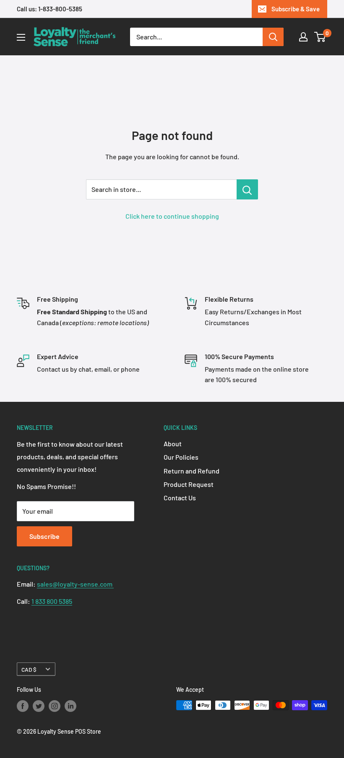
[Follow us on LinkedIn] (70, 706)
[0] (320, 37)
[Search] (273, 37)
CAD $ (28, 669)
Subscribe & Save (295, 9)
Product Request (189, 484)
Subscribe (44, 536)
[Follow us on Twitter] (38, 706)
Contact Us (180, 498)
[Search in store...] (247, 189)
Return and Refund (191, 471)
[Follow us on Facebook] (23, 706)
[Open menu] (21, 37)
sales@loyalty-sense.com (75, 584)
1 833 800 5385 (51, 601)
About (173, 444)
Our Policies (181, 457)
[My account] (303, 36)
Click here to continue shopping (172, 216)
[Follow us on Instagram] (54, 706)
